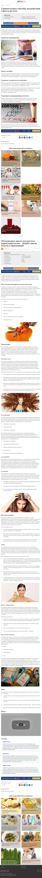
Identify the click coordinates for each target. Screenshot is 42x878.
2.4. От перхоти (7, 262)
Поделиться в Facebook (34, 23)
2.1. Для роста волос (7, 257)
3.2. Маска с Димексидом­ (25, 256)
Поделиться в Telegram (27, 138)
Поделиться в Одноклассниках (21, 23)
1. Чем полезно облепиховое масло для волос (12, 254)
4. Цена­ (22, 259)
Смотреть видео (21, 724)
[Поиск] (40, 1)
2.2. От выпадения (7, 259)
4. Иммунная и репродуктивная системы (28, 18)
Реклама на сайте (5, 141)
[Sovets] (21, 2)
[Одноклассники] (22, 236)
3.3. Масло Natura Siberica (26, 257)
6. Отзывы (23, 262)
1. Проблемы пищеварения (9, 16)
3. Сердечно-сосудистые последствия (28, 16)
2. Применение (6, 256)
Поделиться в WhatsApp (32, 138)
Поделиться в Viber (29, 138)
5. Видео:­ (23, 260)
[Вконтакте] (20, 236)
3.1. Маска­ (23, 254)
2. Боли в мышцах (7, 18)
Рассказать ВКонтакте (9, 23)
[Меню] (2, 1)
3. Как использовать (7, 263)
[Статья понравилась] (2, 138)
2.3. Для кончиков (7, 260)
